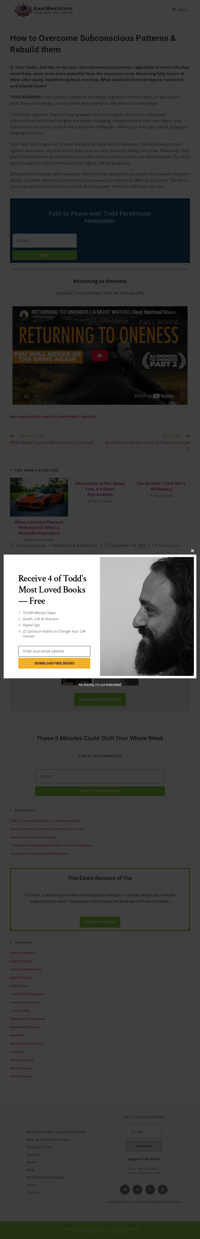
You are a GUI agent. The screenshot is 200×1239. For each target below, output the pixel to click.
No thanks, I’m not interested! (100, 685)
